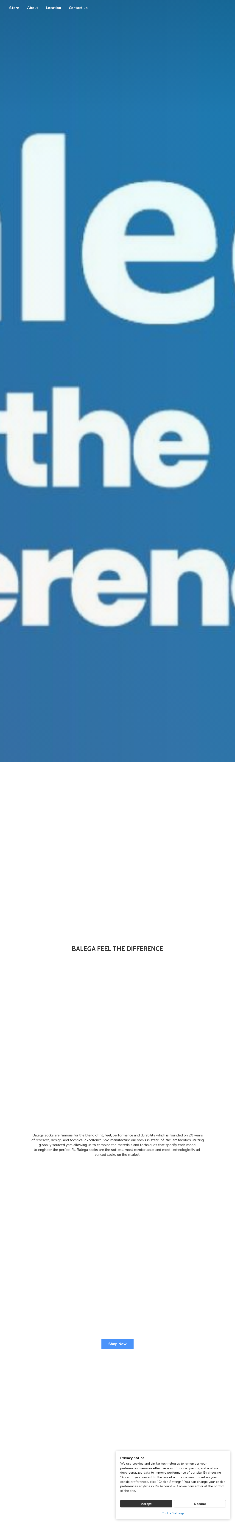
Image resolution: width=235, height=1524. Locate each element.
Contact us (78, 7)
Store (14, 7)
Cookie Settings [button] (173, 1513)
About (32, 7)
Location (53, 7)
